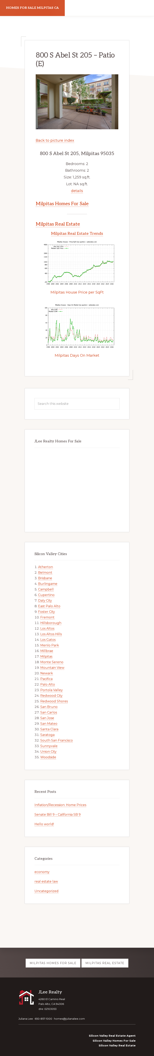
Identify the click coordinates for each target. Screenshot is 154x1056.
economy (42, 872)
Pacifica (46, 679)
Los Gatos (48, 640)
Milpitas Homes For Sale (62, 204)
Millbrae (46, 651)
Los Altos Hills (51, 634)
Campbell (46, 589)
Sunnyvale (49, 746)
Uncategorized (46, 891)
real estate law (46, 881)
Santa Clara (49, 729)
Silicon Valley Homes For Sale (114, 1040)
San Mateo (48, 724)
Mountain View (52, 668)
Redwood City (51, 696)
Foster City (46, 612)
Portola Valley (51, 690)
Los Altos (47, 628)
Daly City (45, 600)
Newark (46, 673)
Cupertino (46, 595)
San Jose (47, 718)
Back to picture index (55, 140)
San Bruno (49, 707)
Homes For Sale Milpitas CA (32, 8)
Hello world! (44, 824)
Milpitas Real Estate (58, 224)
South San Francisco (56, 740)
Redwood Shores (54, 701)
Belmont (45, 572)
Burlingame (47, 584)
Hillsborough (50, 623)
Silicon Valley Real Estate (117, 1045)
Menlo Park (49, 645)
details (77, 191)
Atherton (45, 567)
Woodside (48, 757)
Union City (48, 751)
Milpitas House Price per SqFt (77, 292)
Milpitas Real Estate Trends (77, 233)
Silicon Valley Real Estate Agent (112, 1035)
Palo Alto (47, 684)
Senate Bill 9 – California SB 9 (57, 814)
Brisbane (45, 578)
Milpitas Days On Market (77, 355)
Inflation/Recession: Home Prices (60, 805)
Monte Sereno (51, 662)
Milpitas (46, 656)
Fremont (47, 617)
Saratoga (47, 735)
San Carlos (48, 712)
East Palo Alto (49, 606)
